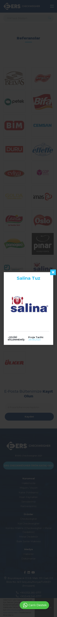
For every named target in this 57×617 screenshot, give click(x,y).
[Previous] (4, 308)
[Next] (52, 308)
